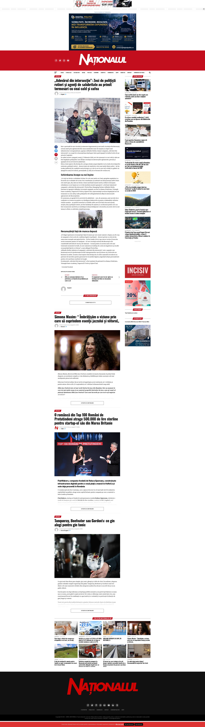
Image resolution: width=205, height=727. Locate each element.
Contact (129, 72)
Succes (63, 326)
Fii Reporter (84, 710)
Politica (89, 72)
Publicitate (92, 710)
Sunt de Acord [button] (138, 724)
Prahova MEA (145, 322)
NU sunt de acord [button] (129, 724)
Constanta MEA (129, 322)
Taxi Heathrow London (131, 313)
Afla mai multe (119, 724)
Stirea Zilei (68, 72)
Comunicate (111, 72)
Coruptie (103, 72)
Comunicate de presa (139, 72)
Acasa (62, 72)
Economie (96, 72)
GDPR (117, 72)
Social (83, 72)
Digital (62, 94)
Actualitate (77, 72)
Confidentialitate (115, 710)
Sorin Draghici (65, 530)
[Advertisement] (138, 252)
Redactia (123, 72)
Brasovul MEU (137, 322)
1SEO (62, 428)
